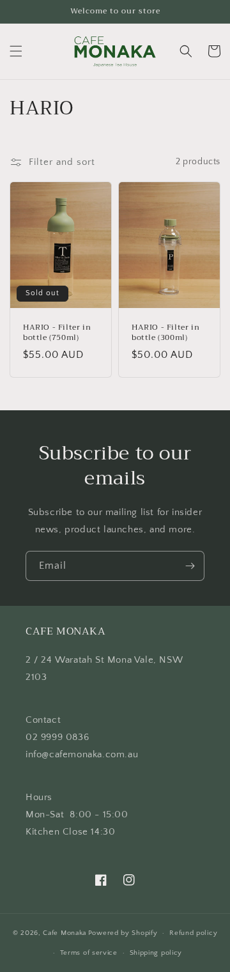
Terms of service (89, 953)
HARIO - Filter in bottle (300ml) (165, 333)
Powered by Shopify (123, 933)
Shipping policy (156, 953)
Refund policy (193, 933)
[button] (16, 51)
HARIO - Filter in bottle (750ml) (57, 333)
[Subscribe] (190, 566)
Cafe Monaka (64, 933)
